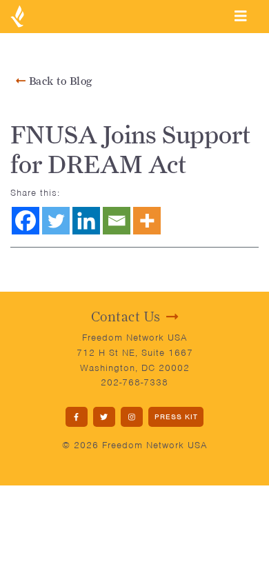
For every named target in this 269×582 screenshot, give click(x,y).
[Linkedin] (86, 220)
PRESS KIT (176, 416)
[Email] (116, 220)
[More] (147, 220)
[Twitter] (56, 220)
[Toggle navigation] (241, 16)
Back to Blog (59, 81)
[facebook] (77, 417)
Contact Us (126, 316)
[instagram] (132, 417)
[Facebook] (25, 220)
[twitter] (104, 417)
